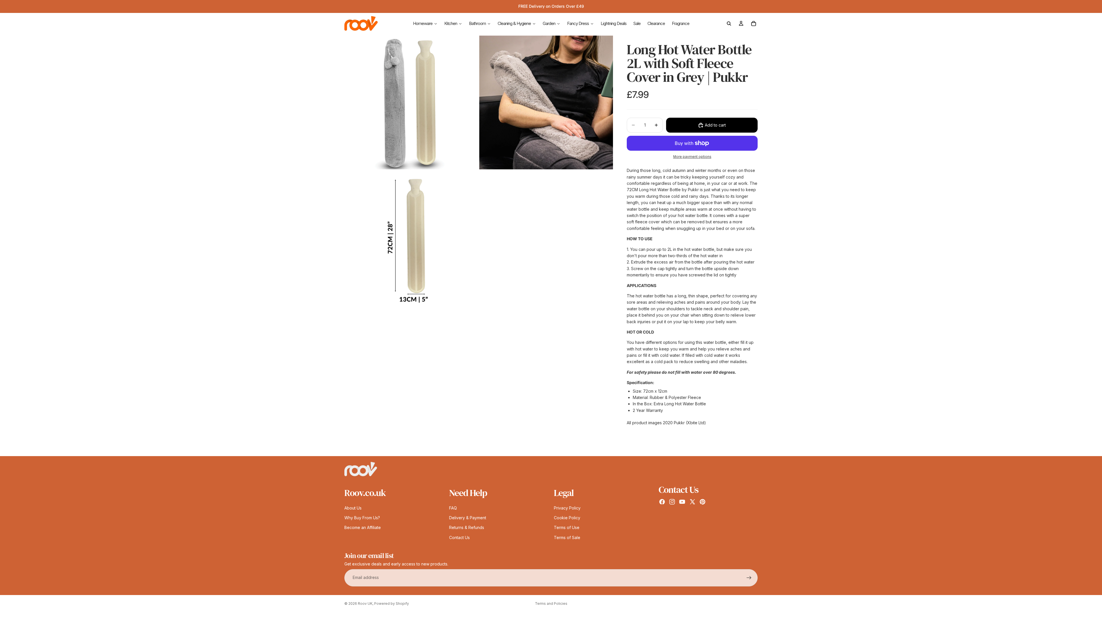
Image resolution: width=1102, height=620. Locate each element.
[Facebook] (662, 501)
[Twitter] (692, 501)
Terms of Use (566, 527)
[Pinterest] (702, 501)
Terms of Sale (567, 537)
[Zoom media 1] (411, 102)
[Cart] (753, 23)
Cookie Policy (567, 517)
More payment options (692, 157)
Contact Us (459, 537)
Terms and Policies (551, 603)
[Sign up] (749, 578)
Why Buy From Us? (362, 517)
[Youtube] (682, 501)
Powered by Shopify (391, 603)
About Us (353, 507)
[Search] (729, 23)
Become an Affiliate (362, 527)
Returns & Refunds (466, 527)
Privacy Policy (567, 507)
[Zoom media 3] (411, 237)
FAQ (453, 507)
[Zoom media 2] (546, 102)
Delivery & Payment (467, 517)
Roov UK (365, 603)
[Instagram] (672, 501)
